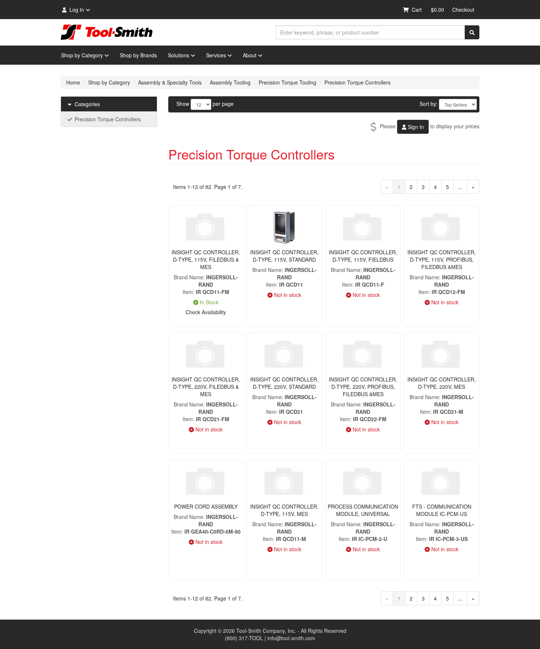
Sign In (415, 126)
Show (182, 103)
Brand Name (188, 277)
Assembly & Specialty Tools (170, 82)
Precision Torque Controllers (357, 82)
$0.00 (437, 9)
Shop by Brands (138, 55)
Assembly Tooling (230, 82)
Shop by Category (82, 55)
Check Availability (206, 312)
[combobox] (370, 32)
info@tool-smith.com (291, 638)
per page (223, 103)
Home (73, 82)
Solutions (178, 55)
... (460, 186)
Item (188, 291)
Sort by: (429, 103)
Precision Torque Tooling (287, 82)
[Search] (472, 32)
